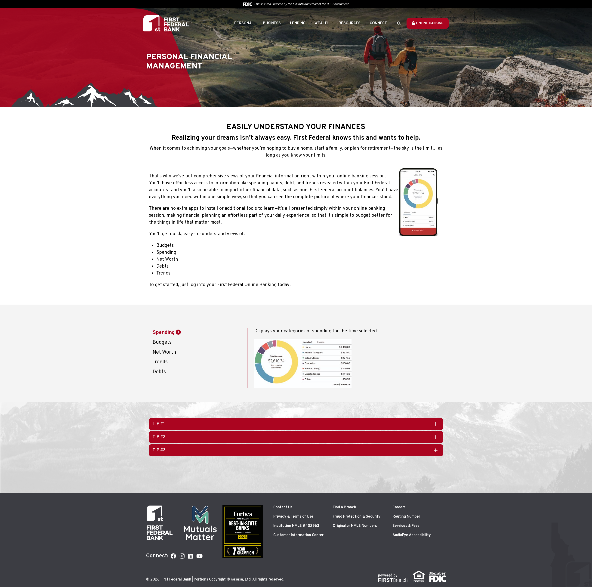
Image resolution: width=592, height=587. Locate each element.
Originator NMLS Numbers (355, 526)
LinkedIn (190, 556)
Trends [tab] (160, 362)
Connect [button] (378, 23)
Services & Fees (405, 526)
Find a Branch (344, 507)
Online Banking (430, 23)
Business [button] (272, 23)
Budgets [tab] (162, 342)
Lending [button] (297, 23)
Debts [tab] (159, 372)
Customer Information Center (298, 535)
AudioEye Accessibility (411, 535)
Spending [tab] (164, 333)
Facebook (173, 556)
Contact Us (283, 507)
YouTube (199, 556)
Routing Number (406, 516)
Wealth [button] (321, 23)
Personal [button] (244, 23)
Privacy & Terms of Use (293, 516)
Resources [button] (350, 23)
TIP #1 (159, 423)
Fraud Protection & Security (356, 516)
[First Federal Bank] (166, 23)
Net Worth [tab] (164, 352)
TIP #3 (159, 450)
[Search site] (399, 23)
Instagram (182, 556)
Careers (399, 507)
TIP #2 (159, 437)
